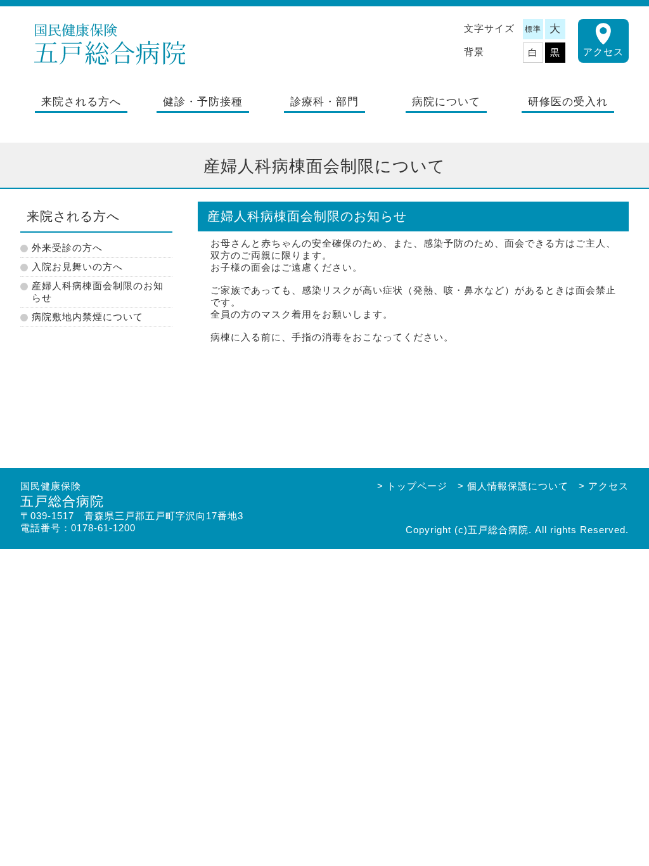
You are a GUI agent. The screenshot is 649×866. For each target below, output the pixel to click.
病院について (446, 102)
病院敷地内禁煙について (87, 316)
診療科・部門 (324, 102)
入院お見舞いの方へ (77, 266)
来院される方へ (81, 102)
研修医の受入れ (568, 102)
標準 (533, 29)
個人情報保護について (518, 486)
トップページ (417, 486)
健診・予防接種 (203, 102)
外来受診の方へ (67, 247)
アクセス (603, 51)
